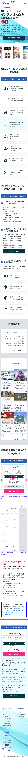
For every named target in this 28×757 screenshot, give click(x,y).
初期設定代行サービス (9, 211)
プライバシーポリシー (7, 740)
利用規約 (7, 738)
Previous (2, 341)
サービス (7, 716)
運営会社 (7, 735)
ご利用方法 (7, 721)
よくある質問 (7, 723)
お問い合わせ (21, 716)
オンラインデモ (7, 712)
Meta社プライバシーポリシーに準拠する (12, 681)
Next (25, 341)
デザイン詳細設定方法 (21, 714)
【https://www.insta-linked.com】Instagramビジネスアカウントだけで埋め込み (13, 612)
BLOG (7, 728)
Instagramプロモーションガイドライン (12, 691)
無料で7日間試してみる (14, 38)
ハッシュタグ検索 (7, 719)
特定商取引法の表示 (7, 742)
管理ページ (21, 712)
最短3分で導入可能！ (14, 491)
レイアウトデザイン (14, 251)
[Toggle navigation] (25, 3)
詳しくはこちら (14, 695)
